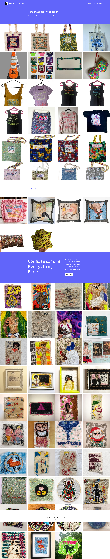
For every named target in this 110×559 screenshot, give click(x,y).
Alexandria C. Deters (16, 3)
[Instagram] (53, 514)
